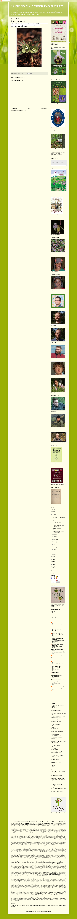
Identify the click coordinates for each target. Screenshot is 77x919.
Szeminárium (31, 886)
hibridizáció (44, 848)
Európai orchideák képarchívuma (57, 792)
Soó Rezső (60, 884)
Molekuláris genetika (26, 869)
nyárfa (19, 875)
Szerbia (65, 886)
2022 (53, 553)
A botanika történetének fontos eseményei (26, 821)
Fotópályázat (38, 844)
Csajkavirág (56, 831)
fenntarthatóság (25, 842)
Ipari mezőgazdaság (15, 850)
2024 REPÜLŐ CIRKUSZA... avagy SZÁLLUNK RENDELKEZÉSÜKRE (58, 652)
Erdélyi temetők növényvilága (27, 839)
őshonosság (38, 878)
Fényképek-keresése (48, 842)
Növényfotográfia (13, 873)
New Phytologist (55, 740)
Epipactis (52, 838)
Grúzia (38, 845)
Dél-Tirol (32, 833)
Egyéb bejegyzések (56, 835)
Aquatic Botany (61, 826)
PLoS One (59, 879)
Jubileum (28, 851)
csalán (60, 831)
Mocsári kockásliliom (61, 868)
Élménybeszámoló (38, 837)
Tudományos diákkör (33, 893)
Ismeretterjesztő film (37, 850)
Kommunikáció (42, 855)
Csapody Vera (17, 832)
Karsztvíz (47, 852)
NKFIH (29, 872)
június (54, 542)
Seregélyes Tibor (32, 884)
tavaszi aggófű (37, 888)
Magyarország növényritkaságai (57, 862)
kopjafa (56, 855)
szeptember (55, 537)
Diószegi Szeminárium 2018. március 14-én (58, 693)
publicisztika (22, 881)
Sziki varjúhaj (35, 887)
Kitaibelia (16, 855)
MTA (31, 869)
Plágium (51, 879)
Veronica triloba (13, 899)
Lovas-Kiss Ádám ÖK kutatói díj (57, 663)
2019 (53, 557)
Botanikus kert (46, 830)
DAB (32, 832)
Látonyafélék (58, 858)
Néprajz (20, 872)
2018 (53, 559)
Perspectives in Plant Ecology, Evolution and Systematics (59, 742)
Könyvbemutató (39, 856)
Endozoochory (47, 838)
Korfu (59, 855)
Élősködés (53, 837)
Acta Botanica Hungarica (56, 710)
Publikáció (26, 881)
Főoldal (29, 108)
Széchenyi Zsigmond (62, 885)
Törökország (36, 892)
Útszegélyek (31, 897)
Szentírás (49, 886)
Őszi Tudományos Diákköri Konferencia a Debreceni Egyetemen (58, 687)
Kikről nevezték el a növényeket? (40, 854)
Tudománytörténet (14, 895)
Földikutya (47, 844)
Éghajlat (43, 835)
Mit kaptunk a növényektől (45, 868)
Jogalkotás (17, 851)
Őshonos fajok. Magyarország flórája (30, 878)
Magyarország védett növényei (26, 865)
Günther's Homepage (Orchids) (57, 791)
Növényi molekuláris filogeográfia (36, 873)
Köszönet (12, 857)
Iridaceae (20, 850)
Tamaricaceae (16, 888)
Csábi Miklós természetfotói (57, 775)
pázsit (28, 879)
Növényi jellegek (27, 873)
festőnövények (64, 842)
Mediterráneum (14, 867)
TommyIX (42, 911)
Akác (32, 825)
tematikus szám (63, 888)
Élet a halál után (18, 837)
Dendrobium (36, 833)
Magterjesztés (18, 861)
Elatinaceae (58, 836)
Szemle (35, 886)
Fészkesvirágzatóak (14, 843)
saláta (43, 882)
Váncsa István (16, 898)
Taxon (53, 761)
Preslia (53, 758)
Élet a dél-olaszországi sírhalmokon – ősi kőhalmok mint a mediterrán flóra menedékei (58, 625)
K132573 (43, 851)
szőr (48, 887)
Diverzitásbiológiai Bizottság (59, 833)
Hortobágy (40, 849)
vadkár (60, 897)
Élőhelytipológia (48, 837)
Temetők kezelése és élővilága (30, 890)
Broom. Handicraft (56, 830)
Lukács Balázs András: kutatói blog (58, 662)
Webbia (53, 763)
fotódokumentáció (28, 844)
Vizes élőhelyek (46, 899)
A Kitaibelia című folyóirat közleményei (59, 821)
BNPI (58, 829)
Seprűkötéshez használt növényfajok (23, 884)
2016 (53, 562)
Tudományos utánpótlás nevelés (50, 894)
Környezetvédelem (53, 856)
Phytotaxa (54, 748)
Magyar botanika (33, 861)
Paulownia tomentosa (23, 879)
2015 (53, 564)
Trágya (63, 892)
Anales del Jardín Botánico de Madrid (58, 716)
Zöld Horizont (18, 900)
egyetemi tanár (53, 836)
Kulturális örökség (62, 857)
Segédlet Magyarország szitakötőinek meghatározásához (58, 772)
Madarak (51, 859)
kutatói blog (21, 858)
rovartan (31, 882)
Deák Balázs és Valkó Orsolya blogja (57, 623)
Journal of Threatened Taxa (57, 737)
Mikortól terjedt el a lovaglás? (57, 646)
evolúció (28, 841)
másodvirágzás (27, 866)
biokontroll (49, 829)
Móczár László (55, 868)
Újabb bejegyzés (14, 108)
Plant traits (54, 879)
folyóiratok (16, 844)
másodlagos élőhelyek (61, 865)
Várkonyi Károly (21, 898)
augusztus (55, 539)
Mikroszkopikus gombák (14, 868)
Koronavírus (13, 856)
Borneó (16, 830)
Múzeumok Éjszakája (56, 869)
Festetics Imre (59, 842)
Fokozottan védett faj (62, 843)
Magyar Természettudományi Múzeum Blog (57, 639)
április (54, 546)
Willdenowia (54, 766)
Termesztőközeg (53, 891)
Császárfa (21, 832)
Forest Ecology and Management (57, 731)
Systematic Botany (55, 759)
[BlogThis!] (28, 73)
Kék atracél (55, 852)
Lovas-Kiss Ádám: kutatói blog (58, 686)
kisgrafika (51, 854)
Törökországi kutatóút (43, 892)
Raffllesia (38, 881)
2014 (53, 566)
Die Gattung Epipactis (56, 790)
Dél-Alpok (23, 833)
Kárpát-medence (29, 852)
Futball (51, 844)
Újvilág (47, 895)
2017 (53, 561)
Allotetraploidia (34, 826)
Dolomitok (22, 835)
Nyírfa (27, 875)
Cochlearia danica (43, 831)
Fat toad (46, 841)
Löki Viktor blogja (55, 672)
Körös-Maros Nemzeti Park (61, 856)
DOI (64, 833)
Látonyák (62, 858)
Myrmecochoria (63, 869)
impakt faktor (48, 849)
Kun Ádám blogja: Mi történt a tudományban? (58, 645)
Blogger (49, 911)
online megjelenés (62, 875)
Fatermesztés (50, 841)
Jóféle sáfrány (54, 658)
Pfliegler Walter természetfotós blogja (58, 680)
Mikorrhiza (63, 867)
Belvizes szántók (16, 829)
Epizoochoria (63, 838)
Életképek (29, 837)
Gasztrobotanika (59, 844)
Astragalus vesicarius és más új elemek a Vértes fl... (58, 532)
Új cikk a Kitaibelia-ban (57, 522)
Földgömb (43, 844)
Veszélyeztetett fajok (19, 899)
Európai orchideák (62, 839)
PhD (37, 879)
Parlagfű (17, 879)
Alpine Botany (54, 714)
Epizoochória (13, 839)
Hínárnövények (61, 848)
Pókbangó (63, 879)
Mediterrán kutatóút (55, 676)
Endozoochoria (35, 838)
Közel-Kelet (16, 857)
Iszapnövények (43, 850)
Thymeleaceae (13, 892)
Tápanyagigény (26, 888)
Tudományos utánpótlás (39, 894)
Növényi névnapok (45, 873)
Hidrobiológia (50, 848)
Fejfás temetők (55, 841)
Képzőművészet (61, 852)
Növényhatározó (20, 873)
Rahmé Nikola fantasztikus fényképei (58, 774)
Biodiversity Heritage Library (57, 784)
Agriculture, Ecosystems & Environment (59, 713)
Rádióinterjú (34, 881)
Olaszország (57, 875)
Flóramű (47, 843)
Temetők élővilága (14, 890)
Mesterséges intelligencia (52, 867)
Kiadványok (24, 854)
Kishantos (55, 854)
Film (22, 843)
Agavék (29, 825)
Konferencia (48, 855)
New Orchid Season (55, 669)
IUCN (48, 850)
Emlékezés (21, 838)
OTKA (50, 876)
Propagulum (17, 881)
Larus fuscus (48, 858)
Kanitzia (53, 738)
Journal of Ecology (55, 734)
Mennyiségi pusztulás (45, 867)
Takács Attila (52, 887)
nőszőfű (36, 872)
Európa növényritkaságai (54, 839)
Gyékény (49, 845)
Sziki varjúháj (40, 887)
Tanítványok (21, 888)
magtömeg (23, 861)
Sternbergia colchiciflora (36, 885)
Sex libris (38, 884)
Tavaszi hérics (42, 888)
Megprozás (30, 867)
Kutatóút (26, 858)
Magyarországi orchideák (38, 865)
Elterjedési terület (16, 838)
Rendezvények (47, 881)
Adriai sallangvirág (14, 825)
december (55, 516)
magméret (58, 859)
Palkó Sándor (54, 878)
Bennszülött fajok (22, 829)
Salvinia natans (56, 882)
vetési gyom (29, 899)
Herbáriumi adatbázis (34, 848)
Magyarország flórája (45, 862)
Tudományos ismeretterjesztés (44, 893)
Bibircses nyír (32, 829)
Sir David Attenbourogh (49, 884)
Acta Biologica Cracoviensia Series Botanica (58, 706)
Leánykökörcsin (13, 859)
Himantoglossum (55, 848)
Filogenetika (34, 843)
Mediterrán (35, 866)
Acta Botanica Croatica (56, 709)
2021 (53, 554)
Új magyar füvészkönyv (36, 895)
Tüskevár (26, 895)
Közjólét (23, 857)
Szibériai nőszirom (18, 887)
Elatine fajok (63, 836)
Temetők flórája (20, 890)
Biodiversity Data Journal (56, 721)
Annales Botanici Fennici (56, 717)
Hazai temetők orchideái (20, 848)
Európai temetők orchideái (17, 841)
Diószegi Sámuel (41, 833)
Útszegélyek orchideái (45, 897)
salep (46, 882)
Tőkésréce (28, 892)
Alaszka (55, 825)
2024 (53, 512)
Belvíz (12, 829)
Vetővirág (33, 899)
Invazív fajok (64, 849)
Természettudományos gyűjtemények (17, 891)
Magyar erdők (39, 861)
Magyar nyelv (50, 861)
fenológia (30, 842)
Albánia (59, 825)
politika (17, 880)
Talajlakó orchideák (60, 887)
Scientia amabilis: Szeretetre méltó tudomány (37, 6)
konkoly (52, 855)
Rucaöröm (39, 882)
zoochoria (13, 900)
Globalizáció (21, 845)
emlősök (30, 838)
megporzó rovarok (25, 867)
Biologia (53, 722)
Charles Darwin (23, 831)
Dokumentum (18, 835)
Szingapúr (45, 887)
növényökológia (13, 874)
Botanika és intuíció (40, 830)
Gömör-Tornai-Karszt (28, 845)
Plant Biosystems (55, 749)
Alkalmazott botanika (23, 826)
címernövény (34, 831)
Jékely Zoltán (63, 850)
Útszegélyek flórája (38, 897)
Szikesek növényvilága (29, 887)
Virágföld (38, 899)
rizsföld (28, 882)
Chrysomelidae (29, 831)
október (54, 536)
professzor (12, 881)
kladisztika (21, 855)
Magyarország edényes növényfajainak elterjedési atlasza (31, 862)
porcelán (28, 880)
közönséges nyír (34, 857)
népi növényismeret (15, 872)
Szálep (41, 885)
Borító (13, 830)
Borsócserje (30, 830)
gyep (52, 845)
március (54, 547)
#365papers (12, 821)
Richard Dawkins (16, 882)
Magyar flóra (44, 861)
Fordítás (20, 844)
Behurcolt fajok (62, 828)
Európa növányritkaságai (45, 839)
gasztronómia (64, 844)
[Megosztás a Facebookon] (30, 73)
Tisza (17, 892)
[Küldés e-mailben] (27, 73)
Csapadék (12, 832)
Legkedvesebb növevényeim (21, 859)
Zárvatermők (64, 899)
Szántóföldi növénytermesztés (48, 885)
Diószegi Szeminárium (49, 833)
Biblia (36, 829)
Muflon (50, 869)
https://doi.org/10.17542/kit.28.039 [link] (19, 26)
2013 (53, 567)
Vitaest (42, 899)
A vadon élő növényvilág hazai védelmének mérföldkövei (30, 824)
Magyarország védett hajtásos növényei (45, 864)
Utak (18, 897)
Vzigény (60, 899)
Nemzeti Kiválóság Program (52, 871)
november (55, 534)
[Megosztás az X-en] (29, 73)
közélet (20, 857)
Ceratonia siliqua (17, 831)
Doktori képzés (13, 835)
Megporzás (19, 867)
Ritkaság (24, 882)
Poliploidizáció (13, 880)
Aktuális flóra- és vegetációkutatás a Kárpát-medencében (44, 825)
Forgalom (23, 844)
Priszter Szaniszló (55, 880)
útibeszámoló (26, 897)
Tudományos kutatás (14, 894)
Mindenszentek (25, 868)
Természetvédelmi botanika (37, 891)
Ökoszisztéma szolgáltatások (15, 878)
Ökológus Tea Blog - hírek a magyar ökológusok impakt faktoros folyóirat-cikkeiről (58, 781)
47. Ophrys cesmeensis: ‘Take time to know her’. (58, 698)
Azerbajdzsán (39, 828)
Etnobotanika (36, 839)
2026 (53, 509)
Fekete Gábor (61, 841)
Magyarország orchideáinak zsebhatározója (27, 863)
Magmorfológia (63, 859)
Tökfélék (32, 892)
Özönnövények (48, 878)
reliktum (42, 881)
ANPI (49, 826)
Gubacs (42, 845)
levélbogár (38, 859)
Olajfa (53, 875)
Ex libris (32, 841)
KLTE (37, 855)
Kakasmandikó (48, 851)
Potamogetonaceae (46, 880)
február (54, 549)
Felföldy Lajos (16, 842)
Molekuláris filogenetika (18, 869)
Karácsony (63, 851)
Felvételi (21, 842)
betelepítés (27, 829)
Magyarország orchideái (14, 863)
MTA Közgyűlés (45, 869)
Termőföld (57, 891)
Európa (40, 839)
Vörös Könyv (51, 899)
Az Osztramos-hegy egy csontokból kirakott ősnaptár (58, 641)
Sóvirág (22, 885)
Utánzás (22, 897)
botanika (34, 830)
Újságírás (42, 895)
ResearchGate (54, 617)
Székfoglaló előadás (25, 886)
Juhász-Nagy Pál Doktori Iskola (36, 851)
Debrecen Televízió (59, 832)
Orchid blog (54, 696)
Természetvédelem (27, 891)
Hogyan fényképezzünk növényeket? (24, 849)
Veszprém (24, 899)
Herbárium (27, 848)
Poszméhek (32, 880)
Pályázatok (58, 878)
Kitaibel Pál (60, 854)
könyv (35, 856)
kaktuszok (53, 851)
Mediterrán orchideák (63, 866)
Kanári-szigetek (58, 851)
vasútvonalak (34, 898)
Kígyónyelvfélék (30, 854)
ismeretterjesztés (30, 850)
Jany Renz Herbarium (56, 787)
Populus (25, 880)
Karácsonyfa (12, 852)
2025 (53, 511)
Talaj (55, 887)
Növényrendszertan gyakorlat (27, 874)
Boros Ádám (20, 830)
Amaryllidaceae (45, 826)
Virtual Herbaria (55, 785)
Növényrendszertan (19, 874)
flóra (44, 843)
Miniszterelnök (31, 868)
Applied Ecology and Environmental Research (58, 719)
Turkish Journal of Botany (56, 762)
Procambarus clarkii (62, 880)
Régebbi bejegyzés (44, 108)
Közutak (39, 857)
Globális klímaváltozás (15, 845)
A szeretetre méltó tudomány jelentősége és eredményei (34, 823)
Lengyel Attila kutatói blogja (57, 633)
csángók (64, 831)
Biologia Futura (54, 829)
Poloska (21, 880)
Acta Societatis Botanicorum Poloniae (58, 711)
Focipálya (56, 843)
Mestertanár (59, 867)
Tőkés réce (24, 892)
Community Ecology (55, 728)
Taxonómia (47, 888)
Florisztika (51, 843)
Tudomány (20, 893)
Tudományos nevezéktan (22, 894)
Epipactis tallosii (57, 838)
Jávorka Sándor (57, 850)
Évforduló (24, 841)
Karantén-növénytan (19, 852)
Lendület (27, 859)
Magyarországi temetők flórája (50, 865)
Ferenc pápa (54, 842)
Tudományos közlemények (58, 893)
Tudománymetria (26, 893)
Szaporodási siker (55, 885)
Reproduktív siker (62, 881)
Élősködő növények (58, 837)
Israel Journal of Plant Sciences (57, 732)
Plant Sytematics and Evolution (57, 755)
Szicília (24, 887)
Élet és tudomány (24, 837)
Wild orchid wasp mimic (56, 777)
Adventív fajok (21, 825)
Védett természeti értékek (47, 898)
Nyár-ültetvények (14, 875)
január (54, 551)
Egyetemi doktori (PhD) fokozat (29, 836)
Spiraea (30, 885)
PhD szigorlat (41, 879)
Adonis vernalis (64, 824)
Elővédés (64, 837)
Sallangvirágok (50, 882)
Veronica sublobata (62, 898)
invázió (60, 849)
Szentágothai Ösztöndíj (44, 886)
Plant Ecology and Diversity (57, 751)
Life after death (43, 859)
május (54, 544)
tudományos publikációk (30, 894)
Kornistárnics (63, 855)
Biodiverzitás (40, 829)
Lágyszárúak (43, 858)
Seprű (15, 884)
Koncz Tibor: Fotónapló (56, 629)
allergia (29, 826)
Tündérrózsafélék (21, 895)
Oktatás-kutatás (41, 875)
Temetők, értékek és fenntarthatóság (59, 519)
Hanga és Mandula (24, 846)
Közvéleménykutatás (45, 857)
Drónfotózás (27, 835)
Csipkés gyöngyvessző (27, 832)
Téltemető (58, 888)
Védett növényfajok (40, 898)
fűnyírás (54, 844)
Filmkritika (29, 843)
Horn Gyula (36, 849)
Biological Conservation (56, 724)
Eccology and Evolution (37, 835)
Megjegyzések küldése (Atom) (20, 110)
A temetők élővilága (57, 823)
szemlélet (38, 886)
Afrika (26, 825)
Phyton (53, 746)
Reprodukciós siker (56, 881)
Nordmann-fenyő (56, 520)
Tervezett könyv (63, 891)
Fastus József (42, 841)
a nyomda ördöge (15, 823)
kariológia (24, 852)
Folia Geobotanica (55, 730)
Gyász (45, 845)
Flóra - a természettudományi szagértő (57, 650)
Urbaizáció (50, 895)
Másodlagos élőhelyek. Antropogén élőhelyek (17, 866)
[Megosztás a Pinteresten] (31, 73)
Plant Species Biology (56, 753)
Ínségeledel (53, 849)
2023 (53, 514)
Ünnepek (56, 897)
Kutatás (17, 858)
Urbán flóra (55, 895)
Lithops (48, 859)
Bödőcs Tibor (51, 830)
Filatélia (20, 843)
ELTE (11, 838)
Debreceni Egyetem (17, 833)
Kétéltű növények (17, 854)
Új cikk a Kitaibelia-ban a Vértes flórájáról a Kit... (58, 526)
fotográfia (34, 844)
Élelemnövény (13, 837)
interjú (57, 849)
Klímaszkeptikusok (27, 855)
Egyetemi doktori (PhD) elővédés (18, 836)
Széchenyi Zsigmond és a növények (16, 886)
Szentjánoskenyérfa (54, 886)
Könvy (32, 856)
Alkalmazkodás (17, 826)
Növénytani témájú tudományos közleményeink (52, 874)
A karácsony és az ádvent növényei (59, 517)
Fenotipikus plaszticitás (37, 842)
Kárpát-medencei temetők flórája (38, 852)
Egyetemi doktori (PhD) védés (39, 836)
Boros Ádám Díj (25, 830)
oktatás (36, 875)
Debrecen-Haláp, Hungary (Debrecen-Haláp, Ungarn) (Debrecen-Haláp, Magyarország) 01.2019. (58, 682)
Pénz (34, 879)
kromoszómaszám (52, 857)
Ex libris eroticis (36, 841)
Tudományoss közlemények (61, 894)
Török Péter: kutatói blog (57, 655)
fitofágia (41, 843)
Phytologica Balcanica (56, 745)
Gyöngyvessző (63, 845)
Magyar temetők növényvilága (58, 861)
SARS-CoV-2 (61, 882)
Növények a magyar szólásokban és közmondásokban (48, 872)
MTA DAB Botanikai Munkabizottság (56, 691)
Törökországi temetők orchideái (54, 892)
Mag (54, 859)
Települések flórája (52, 888)
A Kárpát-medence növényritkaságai (44, 821)
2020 (53, 556)
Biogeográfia (44, 829)
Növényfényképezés (62, 872)
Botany (53, 727)
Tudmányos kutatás (15, 893)
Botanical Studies (55, 725)
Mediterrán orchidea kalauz (53, 866)
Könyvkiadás (48, 856)
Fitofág (38, 843)
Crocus (53, 831)
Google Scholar (55, 612)
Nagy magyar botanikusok (26, 871)
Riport (21, 882)
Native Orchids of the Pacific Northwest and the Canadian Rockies (57, 667)
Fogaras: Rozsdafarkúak (56, 630)
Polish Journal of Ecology (56, 756)
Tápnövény (31, 888)
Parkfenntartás (13, 879)
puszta (30, 881)
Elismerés (33, 837)
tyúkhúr (30, 895)
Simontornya (42, 884)
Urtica (16, 897)
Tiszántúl (20, 892)
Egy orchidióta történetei (49, 835)
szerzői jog (13, 887)
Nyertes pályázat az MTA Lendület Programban (58, 635)
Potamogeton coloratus (39, 880)
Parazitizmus (63, 878)
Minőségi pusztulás (37, 868)
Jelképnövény (13, 851)
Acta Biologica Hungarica (56, 707)
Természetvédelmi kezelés (46, 891)
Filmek (26, 843)
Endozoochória (41, 838)
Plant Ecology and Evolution (57, 752)
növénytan (34, 874)
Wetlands (53, 765)
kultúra (58, 857)
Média (31, 866)
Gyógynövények (57, 845)
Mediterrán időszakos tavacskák (42, 866)
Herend (41, 848)
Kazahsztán (51, 852)
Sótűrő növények (17, 885)
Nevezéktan (25, 872)
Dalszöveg (35, 832)
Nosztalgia (32, 872)
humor (44, 849)
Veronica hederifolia (55, 898)
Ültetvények (52, 897)
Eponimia (17, 839)
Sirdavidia (55, 884)
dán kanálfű (40, 832)
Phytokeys (54, 743)
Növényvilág (64, 874)
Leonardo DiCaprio (32, 859)
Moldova (12, 869)
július (54, 541)
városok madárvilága (28, 898)
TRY (65, 892)
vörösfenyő (56, 899)
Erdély (21, 839)
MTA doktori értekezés (38, 869)
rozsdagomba (35, 882)
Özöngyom (43, 878)
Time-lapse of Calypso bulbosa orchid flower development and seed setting (58, 779)
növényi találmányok (62, 873)
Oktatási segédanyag (49, 875)
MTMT (53, 611)
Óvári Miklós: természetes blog (58, 658)
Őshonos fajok (22, 878)
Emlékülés (26, 838)
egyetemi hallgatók (47, 836)
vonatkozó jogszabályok (21, 905)
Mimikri (20, 868)
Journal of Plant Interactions (57, 735)
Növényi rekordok (53, 873)
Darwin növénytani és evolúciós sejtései (49, 832)
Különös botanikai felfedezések (34, 858)
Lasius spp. (53, 858)
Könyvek (43, 856)
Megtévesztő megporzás (37, 867)
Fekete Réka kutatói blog (57, 675)
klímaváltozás (33, 855)
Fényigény (42, 842)
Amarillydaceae (39, 826)
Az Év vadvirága (32, 828)
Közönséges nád (28, 857)
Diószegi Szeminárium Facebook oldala (59, 788)
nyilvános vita (23, 875)
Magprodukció (13, 861)
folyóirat (12, 844)
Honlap (32, 849)
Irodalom (24, 850)
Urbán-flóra (60, 895)
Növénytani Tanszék (40, 874)
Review (12, 882)
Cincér (38, 831)
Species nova (26, 885)
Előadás (43, 837)
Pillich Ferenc (46, 879)
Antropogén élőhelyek (54, 826)
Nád (17, 871)
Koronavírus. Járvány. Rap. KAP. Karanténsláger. (22, 856)
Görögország (34, 845)
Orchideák (18, 877)
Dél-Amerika (28, 833)
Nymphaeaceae (32, 875)
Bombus (65, 829)
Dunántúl (31, 835)
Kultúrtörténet (13, 858)
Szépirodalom (61, 886)
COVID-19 (49, 831)
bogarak (61, 829)
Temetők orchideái (39, 890)
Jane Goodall (52, 850)
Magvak (28, 861)
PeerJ (31, 879)
